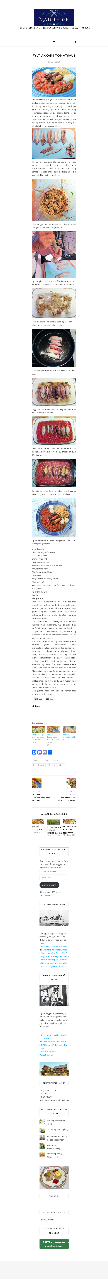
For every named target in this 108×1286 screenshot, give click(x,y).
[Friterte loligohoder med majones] (53, 729)
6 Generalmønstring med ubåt (53, 963)
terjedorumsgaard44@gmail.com (54, 1100)
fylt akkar (56, 760)
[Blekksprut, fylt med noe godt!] (38, 729)
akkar (35, 760)
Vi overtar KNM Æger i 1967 (54, 953)
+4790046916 (46, 1096)
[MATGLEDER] (54, 19)
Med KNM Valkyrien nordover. (54, 946)
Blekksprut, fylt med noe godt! (38, 735)
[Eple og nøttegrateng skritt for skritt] (71, 783)
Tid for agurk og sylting (57, 1129)
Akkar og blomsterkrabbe (69, 735)
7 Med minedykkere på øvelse (53, 966)
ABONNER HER (49, 885)
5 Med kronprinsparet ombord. (53, 959)
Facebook (54, 1196)
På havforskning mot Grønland (54, 949)
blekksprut (45, 760)
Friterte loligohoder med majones (53, 737)
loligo (61, 765)
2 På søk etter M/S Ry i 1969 (53, 1041)
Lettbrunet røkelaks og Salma (69, 829)
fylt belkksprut (38, 765)
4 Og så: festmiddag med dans (53, 956)
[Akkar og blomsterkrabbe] (69, 729)
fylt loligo (51, 765)
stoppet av (56, 1245)
